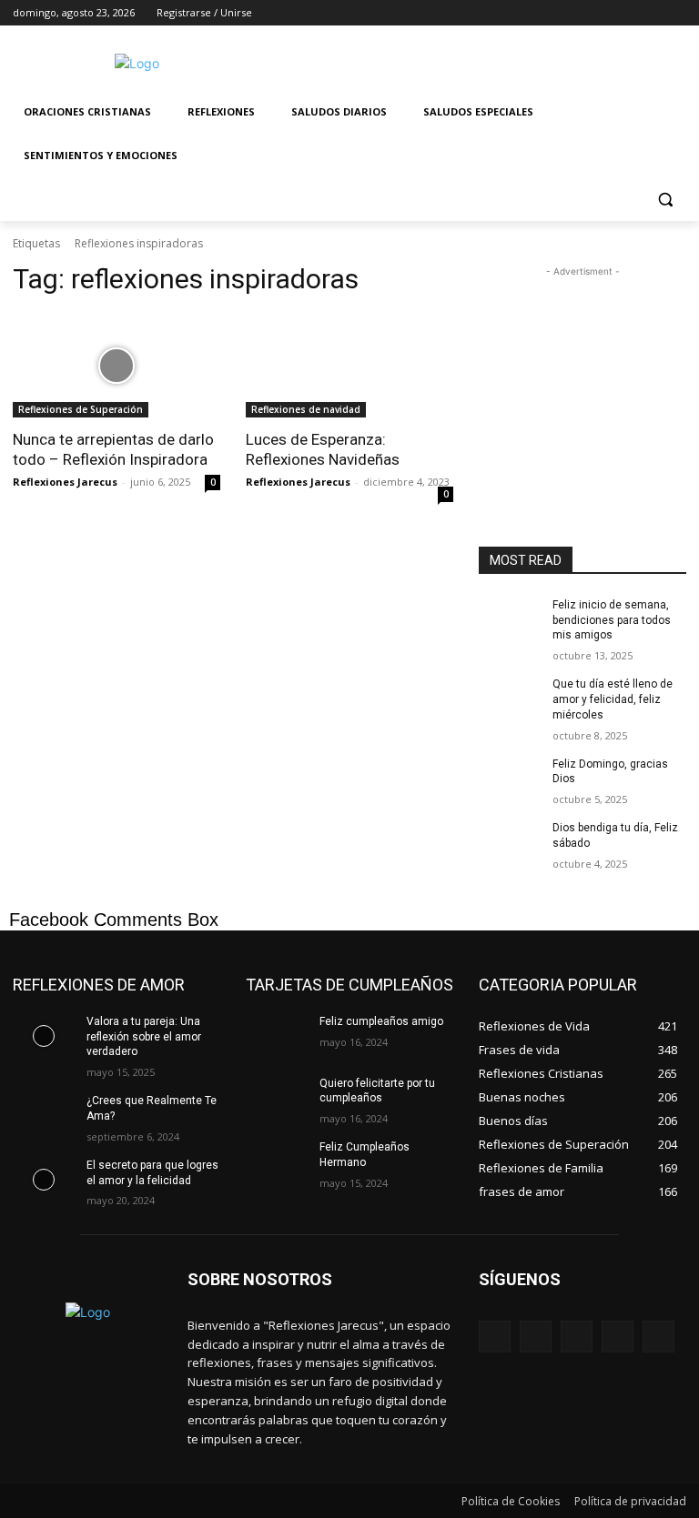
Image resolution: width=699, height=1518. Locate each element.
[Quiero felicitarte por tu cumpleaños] (277, 1098)
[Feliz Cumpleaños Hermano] (277, 1161)
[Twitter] (625, 13)
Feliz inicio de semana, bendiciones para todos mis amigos (611, 620)
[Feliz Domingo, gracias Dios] (510, 778)
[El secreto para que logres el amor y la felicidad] (44, 1179)
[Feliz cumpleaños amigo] (277, 1036)
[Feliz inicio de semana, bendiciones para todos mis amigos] (510, 619)
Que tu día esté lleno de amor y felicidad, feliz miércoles (612, 699)
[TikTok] (617, 1336)
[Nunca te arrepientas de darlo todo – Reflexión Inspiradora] (116, 365)
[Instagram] (600, 13)
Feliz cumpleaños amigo (381, 1021)
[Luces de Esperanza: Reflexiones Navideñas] (349, 365)
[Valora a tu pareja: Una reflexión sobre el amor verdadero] (44, 1036)
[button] (664, 199)
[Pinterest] (577, 1336)
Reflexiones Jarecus (65, 481)
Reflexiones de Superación (80, 409)
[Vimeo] (650, 13)
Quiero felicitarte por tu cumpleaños (377, 1091)
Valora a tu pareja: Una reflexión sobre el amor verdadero (143, 1037)
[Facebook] (574, 13)
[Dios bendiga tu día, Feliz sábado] (510, 842)
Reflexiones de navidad (305, 409)
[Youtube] (675, 13)
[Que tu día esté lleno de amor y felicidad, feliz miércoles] (510, 698)
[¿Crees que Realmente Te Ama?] (44, 1115)
